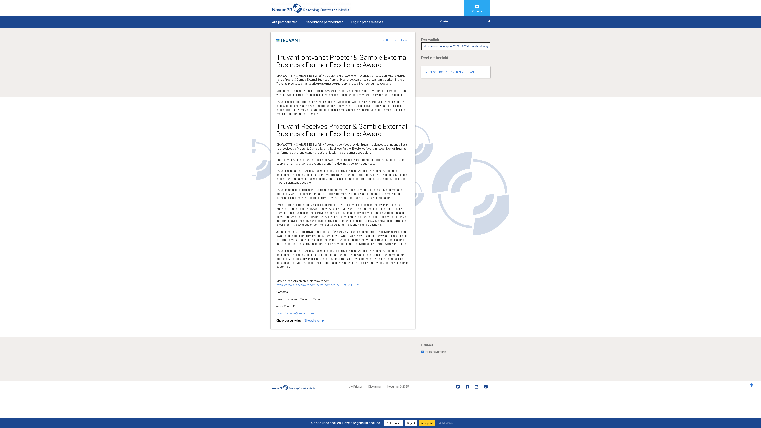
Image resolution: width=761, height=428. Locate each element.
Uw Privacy (355, 386)
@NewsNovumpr (314, 320)
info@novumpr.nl (435, 351)
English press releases (367, 22)
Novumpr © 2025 (398, 386)
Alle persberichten (284, 22)
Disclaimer (374, 386)
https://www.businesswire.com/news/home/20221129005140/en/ (318, 285)
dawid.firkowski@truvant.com (295, 313)
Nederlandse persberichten (324, 22)
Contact (477, 11)
